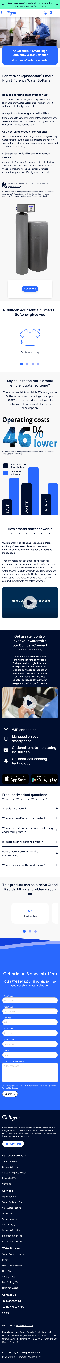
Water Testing (9, 1196)
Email (7, 1050)
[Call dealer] (45, 13)
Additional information (14, 1061)
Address (7, 1017)
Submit (9, 1093)
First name (9, 996)
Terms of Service (8, 1088)
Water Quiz (8, 1213)
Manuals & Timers (11, 1178)
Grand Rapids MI (24, 1325)
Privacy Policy (47, 1086)
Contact (6, 1183)
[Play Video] (30, 602)
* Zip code (8, 1028)
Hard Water (8, 1271)
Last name (9, 1006)
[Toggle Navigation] (56, 13)
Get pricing (30, 288)
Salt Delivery (8, 1224)
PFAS (5, 1259)
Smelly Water (9, 1276)
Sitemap (22, 1356)
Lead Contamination (12, 1265)
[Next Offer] (57, 4)
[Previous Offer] (3, 4)
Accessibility (34, 1356)
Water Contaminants (13, 1254)
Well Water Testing (11, 1207)
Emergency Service (12, 1235)
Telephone (9, 1039)
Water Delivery (9, 1219)
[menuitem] (50, 13)
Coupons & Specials (12, 1241)
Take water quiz (13, 1143)
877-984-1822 (19, 981)
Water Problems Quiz (13, 1202)
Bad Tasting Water (11, 1282)
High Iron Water (10, 1287)
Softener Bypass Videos (14, 1172)
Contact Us (14, 1301)
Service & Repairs (11, 1166)
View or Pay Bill (9, 1161)
